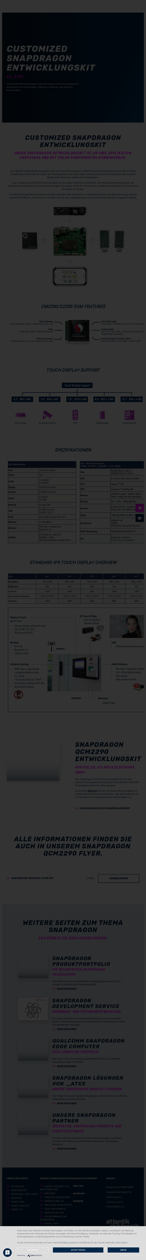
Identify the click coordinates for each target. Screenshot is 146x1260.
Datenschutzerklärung (135, 1255)
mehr (123, 1250)
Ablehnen (32, 1250)
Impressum (123, 1255)
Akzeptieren (78, 1250)
